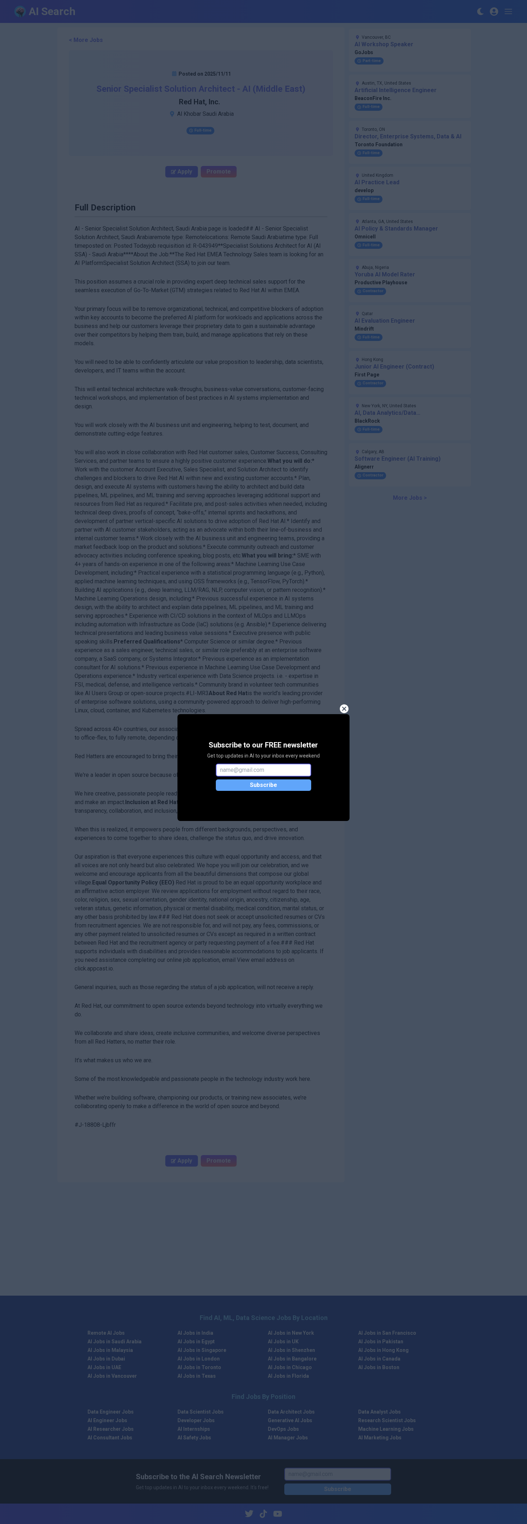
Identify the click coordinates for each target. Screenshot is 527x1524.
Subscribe (263, 785)
